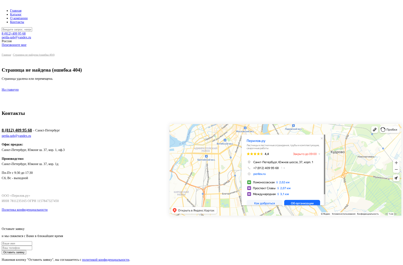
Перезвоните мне (14, 45)
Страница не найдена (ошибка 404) (34, 54)
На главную (10, 89)
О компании (19, 18)
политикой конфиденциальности (105, 259)
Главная (15, 10)
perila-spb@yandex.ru (16, 37)
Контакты (17, 22)
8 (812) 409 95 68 (14, 33)
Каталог (16, 14)
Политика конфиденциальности (25, 209)
